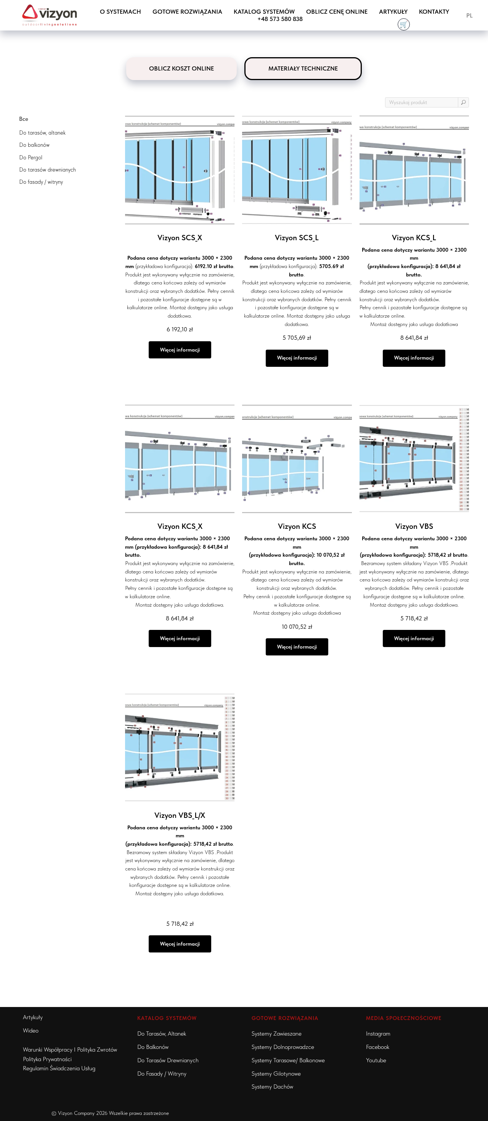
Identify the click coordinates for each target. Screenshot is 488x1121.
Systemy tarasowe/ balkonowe (288, 1060)
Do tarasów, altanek (161, 1033)
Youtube (376, 1060)
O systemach (120, 11)
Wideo (31, 1030)
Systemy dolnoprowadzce (283, 1046)
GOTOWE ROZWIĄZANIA (187, 11)
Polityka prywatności (47, 1059)
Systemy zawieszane (277, 1033)
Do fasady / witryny (161, 1073)
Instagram (378, 1033)
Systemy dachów (272, 1086)
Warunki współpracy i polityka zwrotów (70, 1049)
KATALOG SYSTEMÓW (167, 1018)
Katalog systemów (264, 11)
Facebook (377, 1046)
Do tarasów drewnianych (168, 1060)
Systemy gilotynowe (276, 1073)
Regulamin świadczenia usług (59, 1068)
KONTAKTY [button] (434, 11)
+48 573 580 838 (280, 18)
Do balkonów (153, 1046)
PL (469, 15)
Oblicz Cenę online (337, 11)
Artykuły (393, 11)
